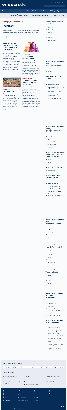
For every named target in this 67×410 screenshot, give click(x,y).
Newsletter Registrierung (27, 408)
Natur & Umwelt (36, 11)
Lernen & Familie (14, 11)
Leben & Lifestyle (51, 11)
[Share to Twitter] (8, 37)
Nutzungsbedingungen (16, 408)
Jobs (55, 2)
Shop (52, 2)
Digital (58, 11)
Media (58, 2)
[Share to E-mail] (3, 37)
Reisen (29, 11)
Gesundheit (23, 11)
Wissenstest (5, 11)
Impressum (13, 405)
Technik (43, 11)
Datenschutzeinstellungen (28, 405)
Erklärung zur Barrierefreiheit (41, 405)
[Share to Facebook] (6, 37)
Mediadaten (50, 405)
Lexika (63, 11)
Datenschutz (19, 405)
